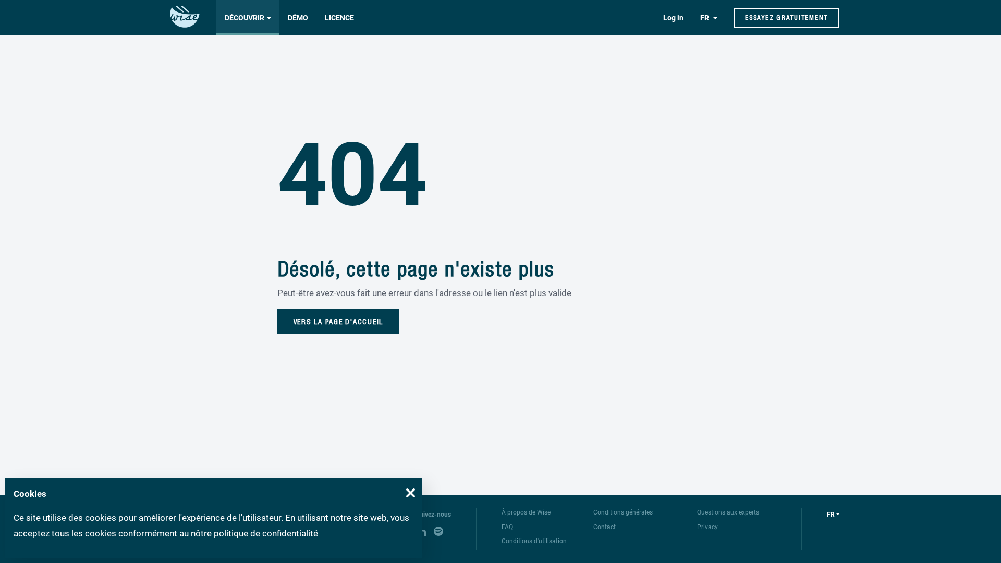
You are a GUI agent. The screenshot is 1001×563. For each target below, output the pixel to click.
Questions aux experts (728, 512)
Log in (673, 18)
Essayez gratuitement (786, 17)
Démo (298, 18)
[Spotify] (439, 530)
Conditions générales (623, 512)
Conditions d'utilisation (534, 541)
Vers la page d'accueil (339, 321)
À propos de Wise (526, 512)
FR (705, 18)
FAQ (507, 527)
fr (831, 514)
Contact (604, 527)
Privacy (707, 527)
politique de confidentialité (266, 533)
